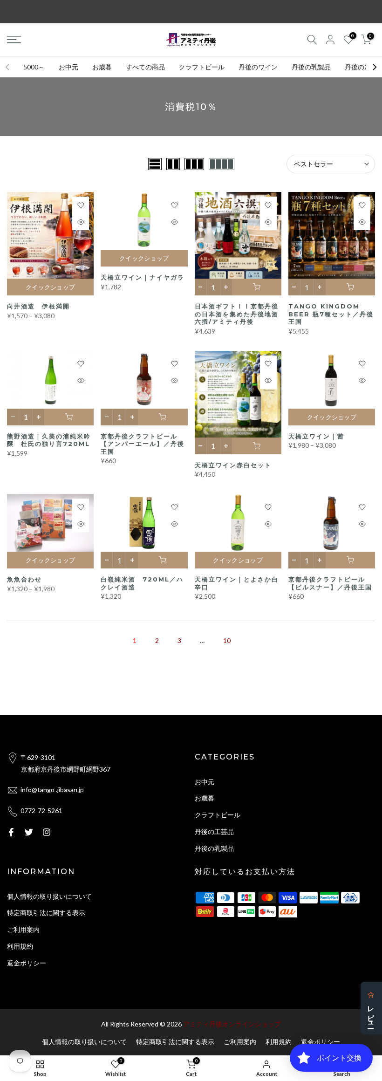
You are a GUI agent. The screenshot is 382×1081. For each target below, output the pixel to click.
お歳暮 (102, 67)
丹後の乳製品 (311, 67)
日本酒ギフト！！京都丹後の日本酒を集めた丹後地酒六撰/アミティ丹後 (237, 313)
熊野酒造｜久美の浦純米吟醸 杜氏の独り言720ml (49, 440)
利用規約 (20, 946)
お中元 (68, 67)
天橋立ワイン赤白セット (233, 465)
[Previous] (8, 67)
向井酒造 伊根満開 (38, 306)
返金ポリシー (26, 963)
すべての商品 (145, 67)
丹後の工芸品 (214, 831)
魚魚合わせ (24, 579)
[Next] (374, 67)
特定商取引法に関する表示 (46, 913)
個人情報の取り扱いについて (49, 896)
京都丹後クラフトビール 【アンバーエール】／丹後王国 (142, 443)
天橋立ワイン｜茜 (316, 436)
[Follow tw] (29, 832)
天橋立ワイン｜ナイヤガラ (142, 277)
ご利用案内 (23, 929)
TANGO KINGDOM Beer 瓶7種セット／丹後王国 (331, 313)
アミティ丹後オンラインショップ (232, 1024)
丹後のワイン (258, 67)
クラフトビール (202, 67)
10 (227, 640)
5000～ (34, 67)
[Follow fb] (11, 832)
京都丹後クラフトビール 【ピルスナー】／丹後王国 (330, 583)
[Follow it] (46, 832)
